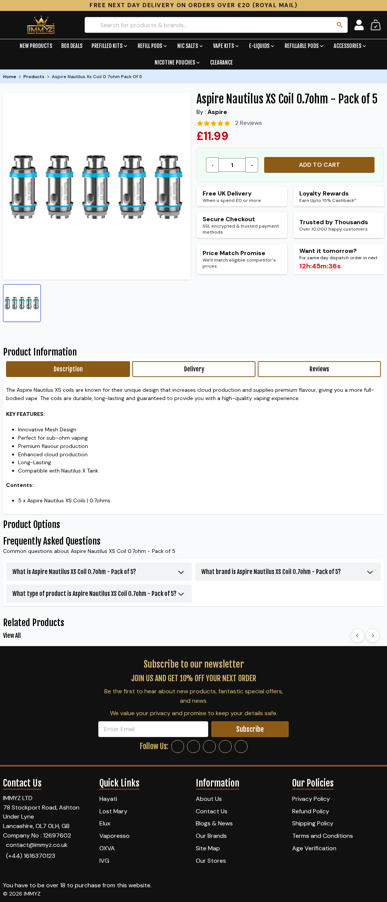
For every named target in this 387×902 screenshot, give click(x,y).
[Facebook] (177, 746)
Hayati (108, 799)
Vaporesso (114, 836)
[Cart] (375, 25)
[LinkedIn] (225, 746)
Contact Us (212, 811)
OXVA (107, 848)
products (34, 77)
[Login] (359, 25)
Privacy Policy (311, 799)
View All (12, 635)
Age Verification (314, 848)
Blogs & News (214, 823)
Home (9, 77)
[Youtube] (241, 746)
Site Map (208, 848)
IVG (104, 861)
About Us (209, 799)
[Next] (372, 635)
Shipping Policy (312, 823)
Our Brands (211, 836)
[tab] (68, 369)
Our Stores (211, 861)
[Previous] (357, 635)
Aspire (217, 112)
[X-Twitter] (209, 746)
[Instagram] (193, 746)
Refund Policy (310, 811)
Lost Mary (113, 811)
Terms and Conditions (322, 836)
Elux (104, 823)
